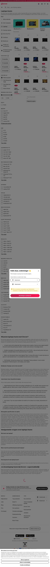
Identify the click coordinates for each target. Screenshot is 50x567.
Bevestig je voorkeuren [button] (25, 295)
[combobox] (25, 280)
